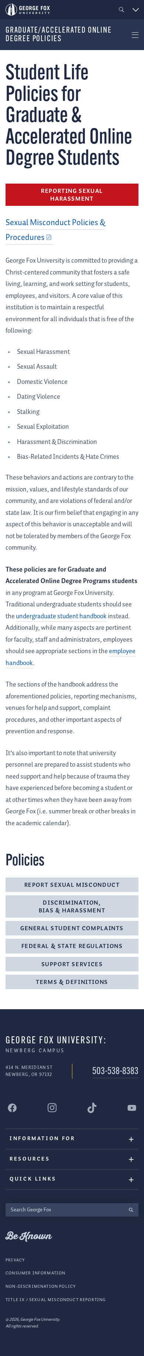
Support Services (72, 964)
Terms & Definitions (72, 982)
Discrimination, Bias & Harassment (72, 906)
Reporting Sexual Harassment (72, 195)
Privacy (15, 1260)
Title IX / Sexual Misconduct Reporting (56, 1299)
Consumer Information (35, 1273)
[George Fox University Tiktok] (92, 1108)
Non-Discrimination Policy (41, 1286)
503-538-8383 (115, 1072)
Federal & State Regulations (72, 946)
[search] (130, 1210)
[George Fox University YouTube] (131, 1108)
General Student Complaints (72, 928)
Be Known (28, 1237)
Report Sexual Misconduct (72, 885)
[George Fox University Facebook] (12, 1108)
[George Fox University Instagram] (52, 1107)
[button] (121, 10)
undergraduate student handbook (61, 616)
